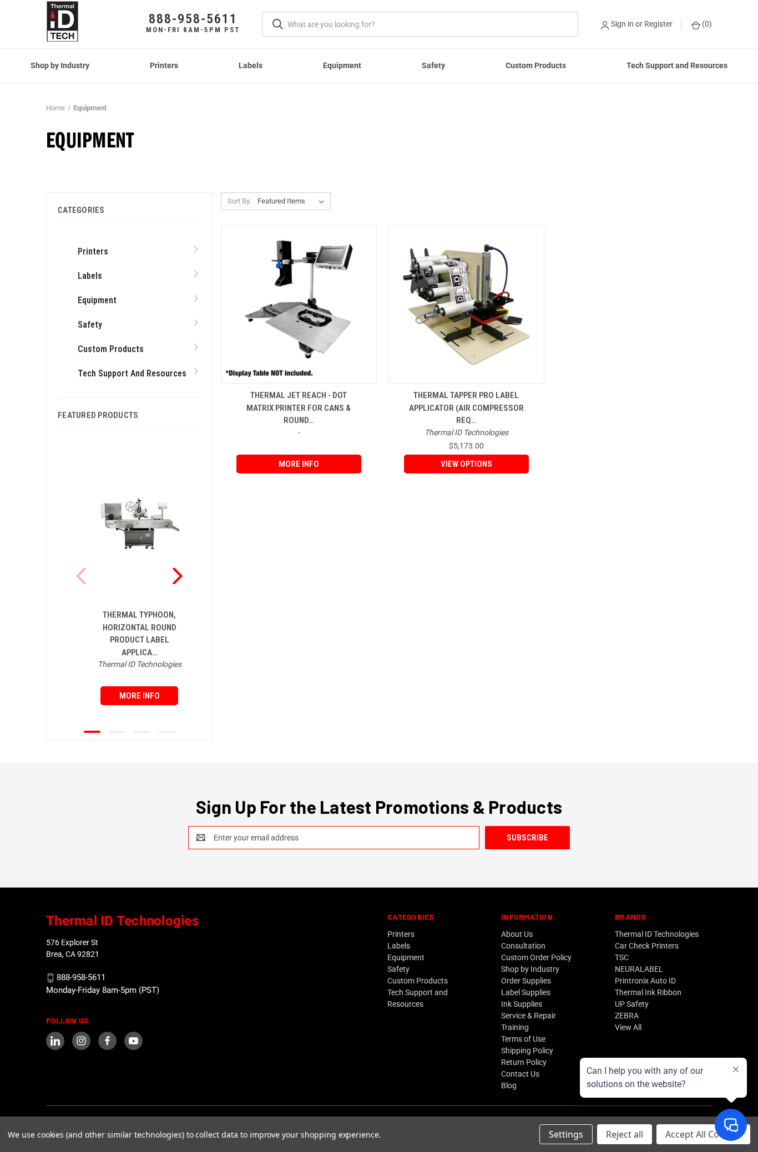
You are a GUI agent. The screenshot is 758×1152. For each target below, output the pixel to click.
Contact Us (520, 1073)
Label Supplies (525, 992)
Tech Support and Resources (676, 65)
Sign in (622, 23)
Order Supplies (526, 980)
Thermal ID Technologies (657, 934)
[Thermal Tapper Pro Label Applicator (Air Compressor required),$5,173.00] (466, 304)
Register (658, 23)
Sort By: (239, 201)
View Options (466, 464)
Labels (250, 65)
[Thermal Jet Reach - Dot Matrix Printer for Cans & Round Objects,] (299, 304)
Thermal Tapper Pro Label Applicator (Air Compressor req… (466, 407)
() (706, 23)
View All (628, 1027)
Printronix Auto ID (645, 980)
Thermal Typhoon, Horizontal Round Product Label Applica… (139, 633)
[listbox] (293, 201)
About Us (517, 934)
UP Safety (632, 1004)
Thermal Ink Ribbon (648, 992)
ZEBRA (627, 1015)
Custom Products (536, 65)
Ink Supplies (521, 1004)
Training (515, 1027)
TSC (622, 957)
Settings (566, 1134)
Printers (164, 65)
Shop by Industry (60, 65)
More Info (139, 696)
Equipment (342, 65)
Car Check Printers (647, 945)
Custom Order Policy (536, 957)
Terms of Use (523, 1038)
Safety (433, 65)
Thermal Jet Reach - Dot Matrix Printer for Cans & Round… (298, 407)
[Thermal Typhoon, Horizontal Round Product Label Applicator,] (139, 523)
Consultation (523, 945)
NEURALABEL (639, 969)
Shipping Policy (527, 1050)
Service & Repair (528, 1015)
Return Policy (524, 1062)
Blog (509, 1085)
